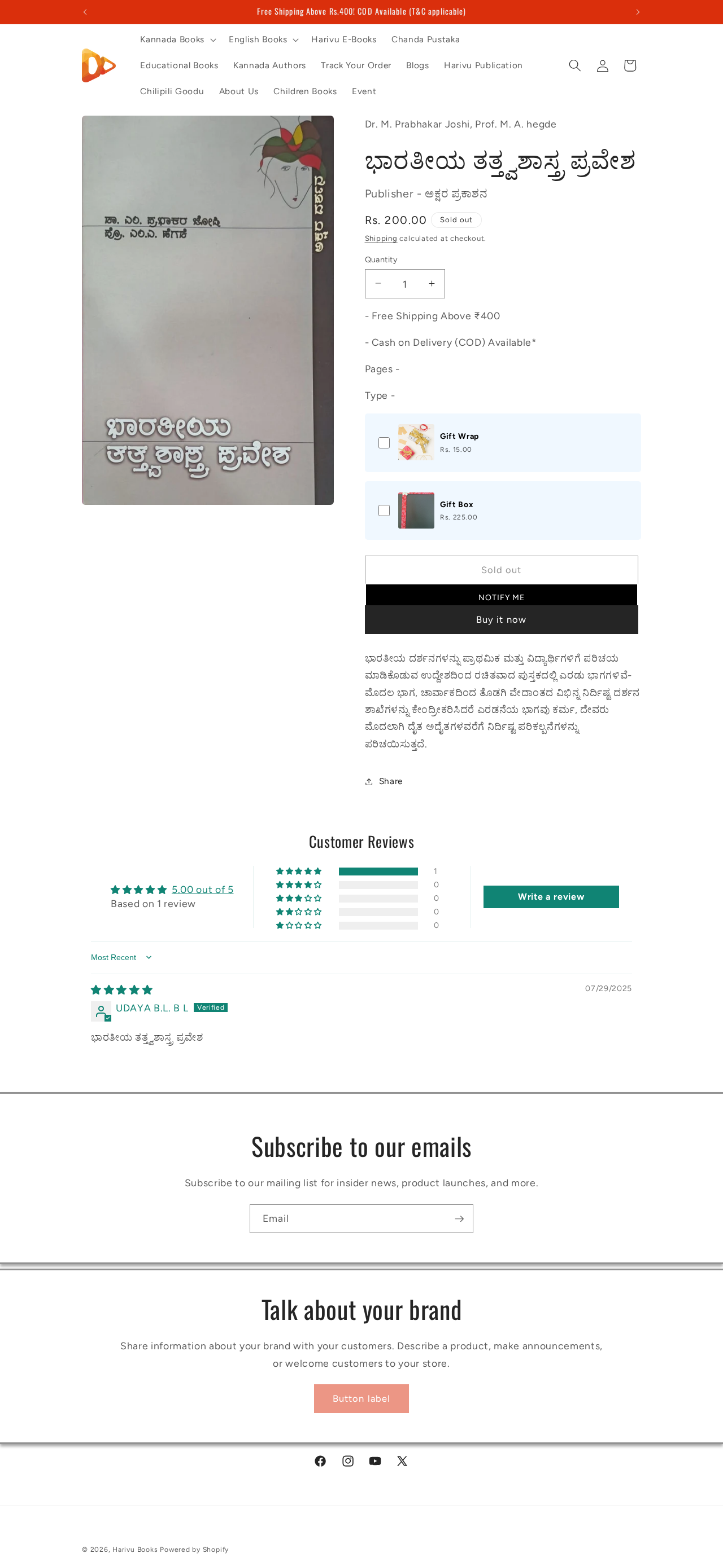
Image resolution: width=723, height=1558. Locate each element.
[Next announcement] (638, 12)
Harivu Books (135, 1549)
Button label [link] (361, 1398)
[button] (177, 39)
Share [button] (391, 781)
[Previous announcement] (85, 12)
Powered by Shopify (194, 1549)
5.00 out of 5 (203, 889)
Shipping (381, 237)
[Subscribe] (459, 1219)
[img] (122, 990)
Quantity (381, 259)
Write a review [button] (551, 896)
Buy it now (501, 619)
